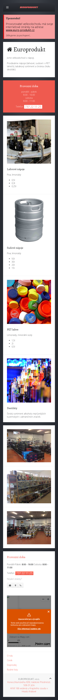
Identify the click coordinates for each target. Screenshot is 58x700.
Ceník (9, 660)
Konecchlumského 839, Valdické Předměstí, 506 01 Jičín (29, 684)
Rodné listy (12, 669)
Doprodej (12, 664)
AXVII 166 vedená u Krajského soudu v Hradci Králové (29, 690)
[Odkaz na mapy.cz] (15, 585)
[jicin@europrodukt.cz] (10, 585)
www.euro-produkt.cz (20, 30)
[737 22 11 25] (20, 585)
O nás (10, 655)
